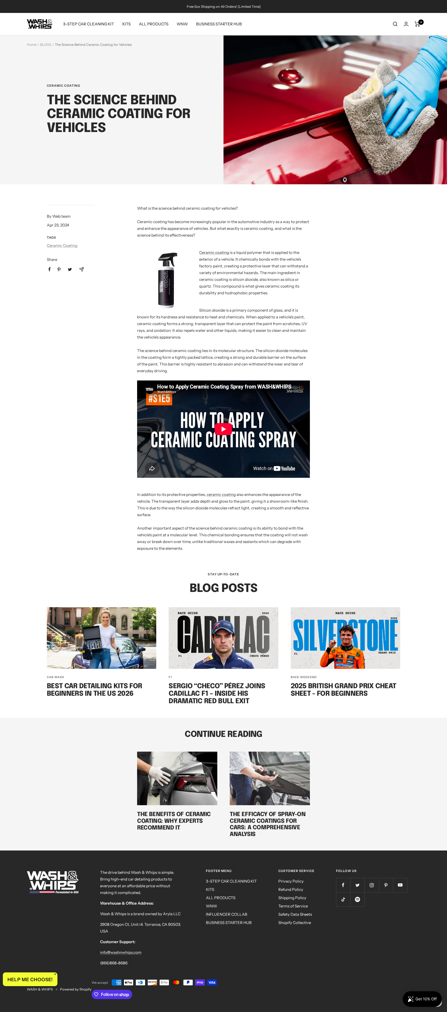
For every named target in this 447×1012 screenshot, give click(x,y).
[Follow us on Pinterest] (386, 885)
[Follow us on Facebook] (343, 885)
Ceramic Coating (63, 85)
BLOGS (45, 44)
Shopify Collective (294, 922)
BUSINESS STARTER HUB (219, 23)
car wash (55, 677)
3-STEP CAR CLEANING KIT (88, 23)
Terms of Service (293, 906)
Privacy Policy (291, 881)
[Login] (406, 24)
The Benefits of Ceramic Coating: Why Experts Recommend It (174, 821)
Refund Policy (290, 889)
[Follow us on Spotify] (357, 899)
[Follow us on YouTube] (400, 885)
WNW (182, 23)
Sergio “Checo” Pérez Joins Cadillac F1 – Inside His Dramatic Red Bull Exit (217, 694)
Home (31, 44)
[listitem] (49, 269)
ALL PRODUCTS (153, 23)
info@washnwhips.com (120, 952)
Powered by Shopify (76, 989)
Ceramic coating (214, 252)
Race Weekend (304, 677)
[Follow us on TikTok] (343, 899)
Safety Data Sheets (295, 914)
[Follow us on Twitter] (357, 885)
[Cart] (417, 24)
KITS (126, 23)
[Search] (395, 24)
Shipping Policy (292, 897)
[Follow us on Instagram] (371, 885)
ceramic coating (221, 494)
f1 (170, 677)
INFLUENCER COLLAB (226, 914)
